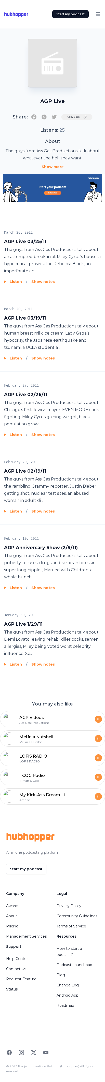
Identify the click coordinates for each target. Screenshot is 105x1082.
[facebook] (34, 117)
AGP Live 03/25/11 (25, 241)
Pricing (12, 926)
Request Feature (21, 979)
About (11, 916)
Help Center (17, 958)
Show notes (43, 281)
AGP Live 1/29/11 (23, 624)
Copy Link (74, 116)
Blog (61, 975)
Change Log (68, 985)
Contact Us (16, 969)
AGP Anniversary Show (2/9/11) (41, 547)
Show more (53, 166)
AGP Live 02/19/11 (25, 471)
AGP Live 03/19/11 (25, 318)
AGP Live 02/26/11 (25, 394)
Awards (12, 906)
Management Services (26, 936)
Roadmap (65, 1005)
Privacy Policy (69, 906)
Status (12, 989)
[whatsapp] (44, 117)
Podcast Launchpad (74, 965)
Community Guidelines (77, 916)
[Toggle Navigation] (98, 14)
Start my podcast (70, 14)
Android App (67, 995)
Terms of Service (71, 926)
